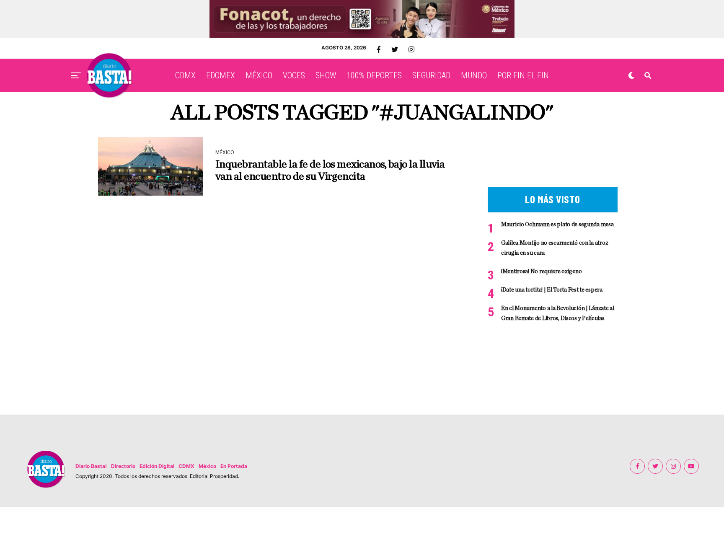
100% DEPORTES (374, 75)
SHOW (325, 75)
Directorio (123, 466)
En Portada (233, 466)
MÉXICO (259, 75)
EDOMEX (220, 75)
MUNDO (474, 75)
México (207, 466)
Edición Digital (157, 466)
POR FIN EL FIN (523, 75)
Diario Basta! (91, 466)
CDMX (185, 75)
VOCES (294, 75)
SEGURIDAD (431, 75)
